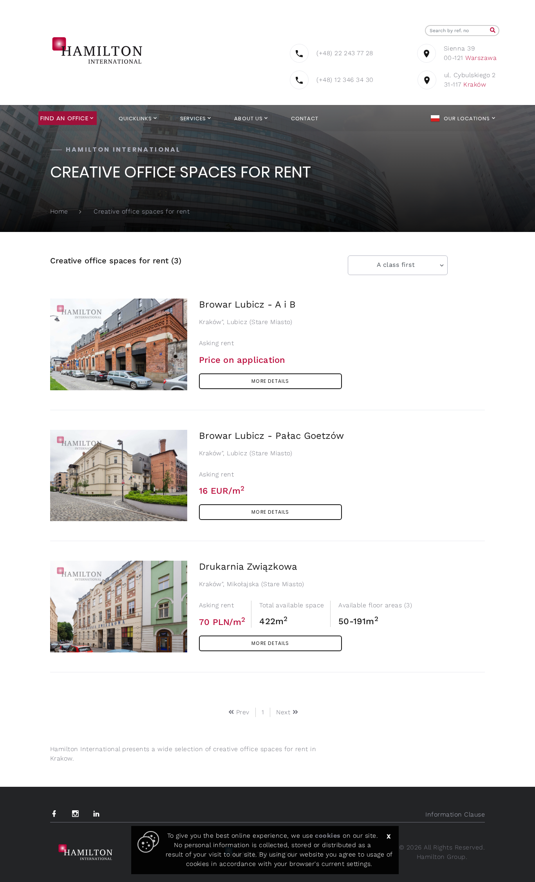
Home (59, 211)
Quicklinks (135, 118)
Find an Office (64, 118)
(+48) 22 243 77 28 (344, 53)
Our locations (467, 118)
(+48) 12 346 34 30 (345, 79)
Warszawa (481, 58)
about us (248, 118)
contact (304, 118)
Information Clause (455, 814)
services (193, 118)
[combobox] (398, 265)
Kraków (474, 84)
